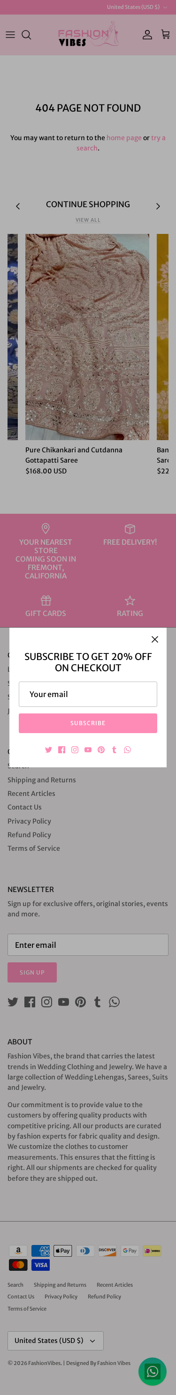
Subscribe (88, 723)
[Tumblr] (114, 749)
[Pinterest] (101, 749)
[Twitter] (48, 749)
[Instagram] (74, 749)
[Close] (155, 639)
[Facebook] (61, 749)
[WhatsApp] (127, 749)
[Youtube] (88, 749)
